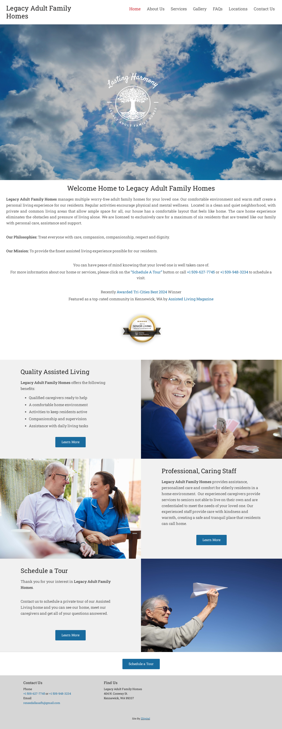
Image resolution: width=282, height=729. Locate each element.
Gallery (200, 8)
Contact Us (264, 8)
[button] (70, 442)
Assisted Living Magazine (190, 298)
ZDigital (145, 718)
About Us (156, 8)
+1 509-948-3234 (234, 271)
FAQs (218, 8)
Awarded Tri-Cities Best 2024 (142, 291)
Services (179, 8)
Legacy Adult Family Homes (38, 12)
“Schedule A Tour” (146, 271)
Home (135, 8)
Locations (238, 8)
